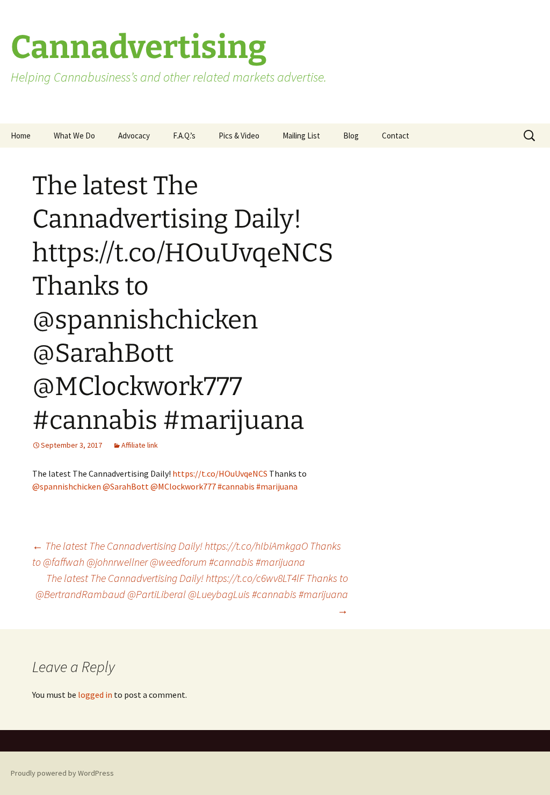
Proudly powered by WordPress (62, 773)
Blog (351, 135)
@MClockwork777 (183, 486)
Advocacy (134, 135)
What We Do (74, 135)
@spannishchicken (66, 486)
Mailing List (301, 135)
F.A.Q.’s (184, 135)
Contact (395, 135)
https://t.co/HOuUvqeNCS (219, 473)
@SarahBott (126, 486)
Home (21, 135)
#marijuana (277, 486)
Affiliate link (139, 445)
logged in (95, 694)
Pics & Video (239, 135)
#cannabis (236, 486)
